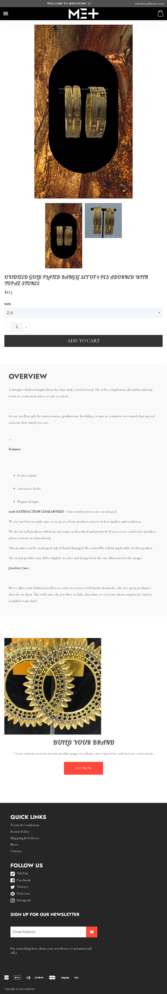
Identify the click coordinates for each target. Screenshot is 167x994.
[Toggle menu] (5, 13)
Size (7, 304)
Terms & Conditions (24, 825)
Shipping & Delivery (24, 838)
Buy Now (83, 768)
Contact (16, 851)
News (14, 844)
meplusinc (29, 989)
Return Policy (20, 831)
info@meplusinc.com (149, 3)
